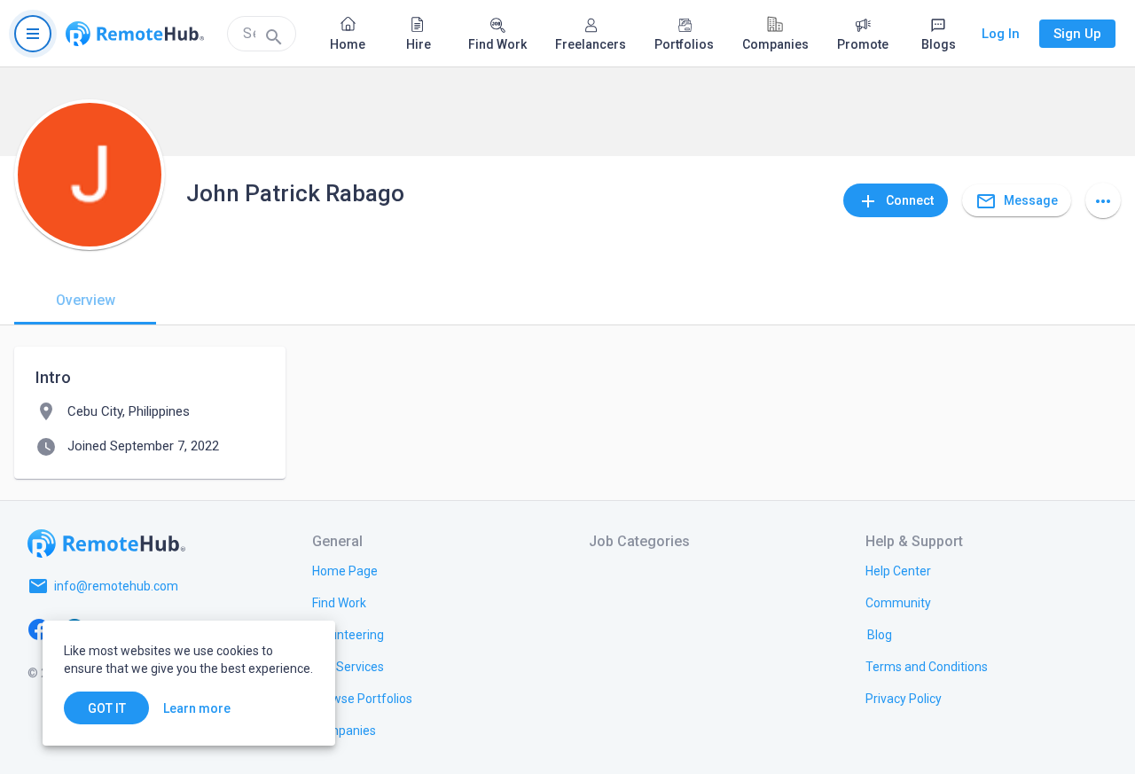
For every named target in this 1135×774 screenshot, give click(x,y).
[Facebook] (39, 628)
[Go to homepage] (135, 34)
